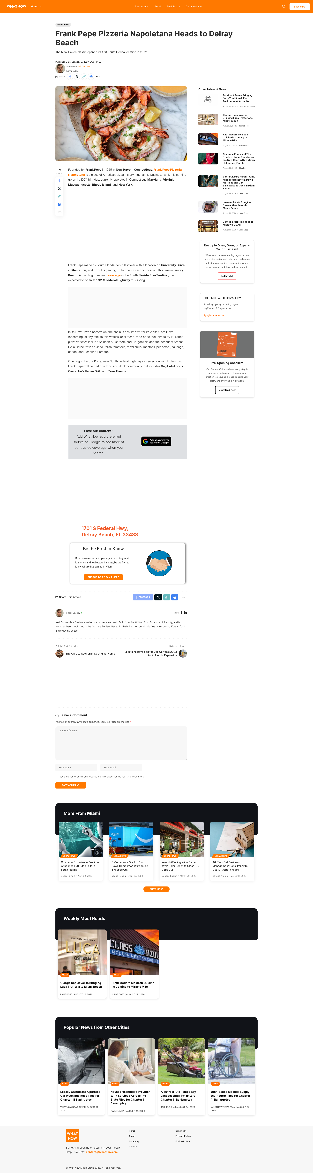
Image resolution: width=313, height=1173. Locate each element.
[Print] (91, 76)
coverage (113, 275)
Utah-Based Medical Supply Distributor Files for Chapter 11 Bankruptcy (230, 1095)
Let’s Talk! (227, 276)
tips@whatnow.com (214, 315)
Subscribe (299, 6)
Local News (69, 856)
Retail (158, 6)
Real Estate (173, 6)
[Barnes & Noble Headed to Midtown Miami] (208, 226)
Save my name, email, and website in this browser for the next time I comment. (102, 776)
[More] (98, 76)
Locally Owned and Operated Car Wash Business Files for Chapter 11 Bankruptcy (80, 1095)
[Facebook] (181, 612)
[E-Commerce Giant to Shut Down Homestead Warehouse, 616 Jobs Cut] (131, 839)
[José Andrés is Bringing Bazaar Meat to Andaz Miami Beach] (208, 207)
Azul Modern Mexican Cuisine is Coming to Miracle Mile (235, 137)
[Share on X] (77, 76)
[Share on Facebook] (70, 76)
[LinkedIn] (185, 612)
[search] (283, 6)
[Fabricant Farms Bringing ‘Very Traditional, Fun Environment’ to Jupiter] (208, 100)
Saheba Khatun (169, 876)
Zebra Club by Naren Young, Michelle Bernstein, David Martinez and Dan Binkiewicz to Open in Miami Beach (239, 182)
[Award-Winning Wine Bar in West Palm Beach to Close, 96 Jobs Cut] (182, 839)
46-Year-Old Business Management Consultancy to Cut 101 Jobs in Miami (230, 866)
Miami (65, 975)
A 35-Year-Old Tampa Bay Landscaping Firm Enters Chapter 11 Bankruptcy (178, 1095)
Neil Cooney (83, 66)
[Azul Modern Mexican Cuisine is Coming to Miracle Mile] (208, 139)
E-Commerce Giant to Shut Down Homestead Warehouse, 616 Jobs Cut (130, 866)
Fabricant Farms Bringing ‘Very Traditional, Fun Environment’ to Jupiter (237, 98)
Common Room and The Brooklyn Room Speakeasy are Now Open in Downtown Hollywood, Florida (239, 158)
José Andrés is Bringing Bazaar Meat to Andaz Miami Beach (237, 205)
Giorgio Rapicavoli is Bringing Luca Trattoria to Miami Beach (238, 118)
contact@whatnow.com (102, 1152)
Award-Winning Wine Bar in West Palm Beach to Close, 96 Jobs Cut (180, 866)
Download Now (227, 390)
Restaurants (142, 6)
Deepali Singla (68, 876)
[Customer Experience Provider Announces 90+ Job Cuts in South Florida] (81, 839)
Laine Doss (244, 126)
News (65, 1084)
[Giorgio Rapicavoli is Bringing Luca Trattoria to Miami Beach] (208, 119)
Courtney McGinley (247, 106)
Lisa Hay (242, 168)
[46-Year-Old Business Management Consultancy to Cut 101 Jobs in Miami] (232, 839)
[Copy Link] (84, 76)
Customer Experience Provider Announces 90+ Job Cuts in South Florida (80, 866)
